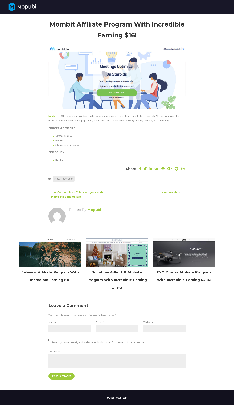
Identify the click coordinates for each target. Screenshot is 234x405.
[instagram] (183, 168)
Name (53, 322)
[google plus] (169, 168)
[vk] (156, 168)
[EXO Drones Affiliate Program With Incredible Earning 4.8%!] (184, 252)
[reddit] (176, 168)
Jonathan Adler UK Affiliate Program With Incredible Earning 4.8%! (117, 280)
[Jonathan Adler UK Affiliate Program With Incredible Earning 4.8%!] (117, 252)
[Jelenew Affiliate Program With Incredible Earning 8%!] (50, 252)
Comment (54, 351)
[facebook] (140, 168)
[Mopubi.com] (22, 6)
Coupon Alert (171, 192)
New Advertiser (63, 178)
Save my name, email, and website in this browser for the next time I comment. (99, 342)
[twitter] (145, 168)
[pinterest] (163, 168)
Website (148, 322)
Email (100, 322)
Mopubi (94, 210)
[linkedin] (150, 168)
